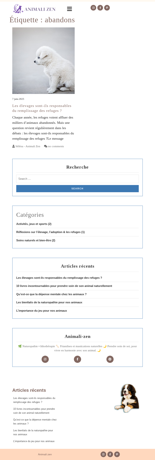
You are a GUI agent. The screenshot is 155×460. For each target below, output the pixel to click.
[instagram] (45, 359)
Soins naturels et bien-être (33, 240)
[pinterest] (110, 359)
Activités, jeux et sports (31, 223)
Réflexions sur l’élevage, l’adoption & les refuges (48, 232)
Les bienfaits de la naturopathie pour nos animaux (49, 302)
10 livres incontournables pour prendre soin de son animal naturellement (64, 285)
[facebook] (77, 359)
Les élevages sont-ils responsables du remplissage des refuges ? (59, 277)
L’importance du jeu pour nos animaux (41, 310)
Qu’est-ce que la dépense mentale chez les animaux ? (51, 294)
